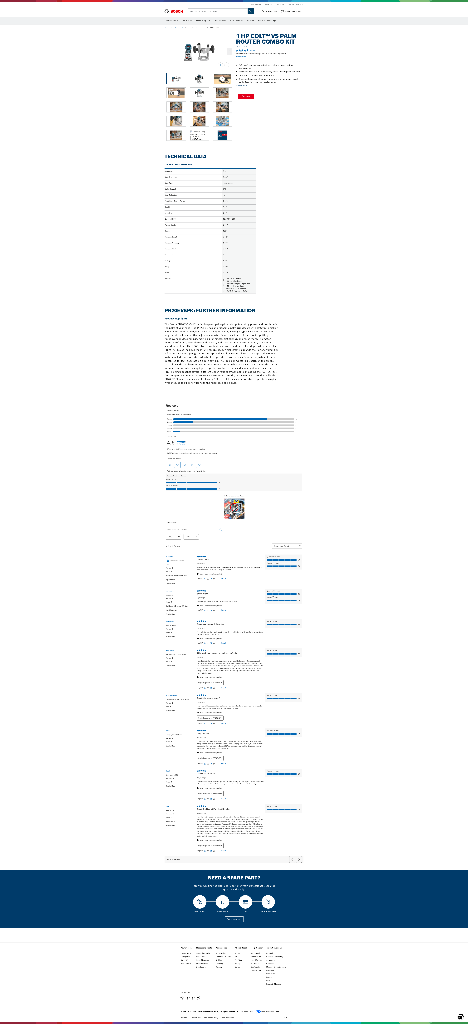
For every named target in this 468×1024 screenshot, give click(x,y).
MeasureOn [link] (201, 957)
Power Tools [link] (186, 948)
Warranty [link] (254, 963)
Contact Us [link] (255, 967)
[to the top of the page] (464, 1009)
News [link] (237, 957)
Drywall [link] (269, 953)
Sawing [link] (219, 967)
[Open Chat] (461, 1017)
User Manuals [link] (256, 960)
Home (167, 28)
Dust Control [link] (185, 963)
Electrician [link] (270, 974)
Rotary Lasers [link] (202, 963)
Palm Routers (200, 28)
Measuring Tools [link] (204, 948)
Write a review (241, 56)
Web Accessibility (211, 1018)
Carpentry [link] (270, 960)
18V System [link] (185, 957)
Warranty (280, 4)
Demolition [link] (271, 970)
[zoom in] (220, 64)
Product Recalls (227, 1018)
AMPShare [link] (239, 960)
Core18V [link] (184, 960)
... (189, 28)
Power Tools (179, 28)
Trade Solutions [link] (274, 948)
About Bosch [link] (241, 948)
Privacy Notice (247, 1012)
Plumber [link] (269, 980)
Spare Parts (269, 4)
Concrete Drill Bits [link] (223, 957)
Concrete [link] (270, 963)
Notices (183, 1018)
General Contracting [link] (274, 957)
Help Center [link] (257, 948)
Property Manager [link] (274, 984)
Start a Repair (256, 4)
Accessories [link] (221, 948)
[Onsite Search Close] (245, 11)
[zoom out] (226, 64)
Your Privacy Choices (270, 1012)
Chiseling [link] (219, 963)
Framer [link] (269, 977)
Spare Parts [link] (256, 957)
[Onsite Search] (251, 11)
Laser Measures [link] (202, 960)
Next (229, 51)
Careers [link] (238, 967)
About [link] (237, 953)
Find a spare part (234, 919)
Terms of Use (195, 1018)
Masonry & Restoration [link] (276, 967)
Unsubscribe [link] (256, 970)
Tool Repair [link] (256, 953)
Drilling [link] (219, 960)
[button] (246, 96)
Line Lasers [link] (201, 967)
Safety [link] (237, 963)
